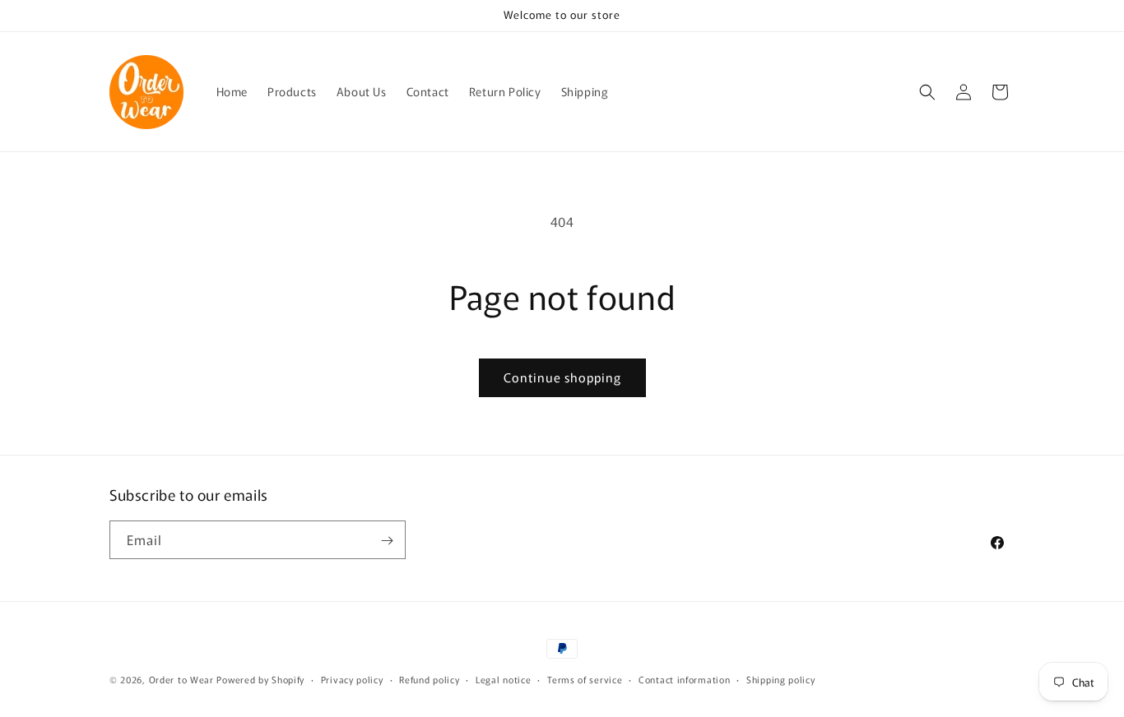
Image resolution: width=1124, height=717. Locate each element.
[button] (927, 92)
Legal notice (503, 678)
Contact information (684, 678)
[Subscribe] (387, 540)
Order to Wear (181, 679)
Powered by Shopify (260, 679)
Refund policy (429, 678)
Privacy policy (352, 678)
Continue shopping (562, 377)
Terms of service (584, 678)
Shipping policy (780, 678)
